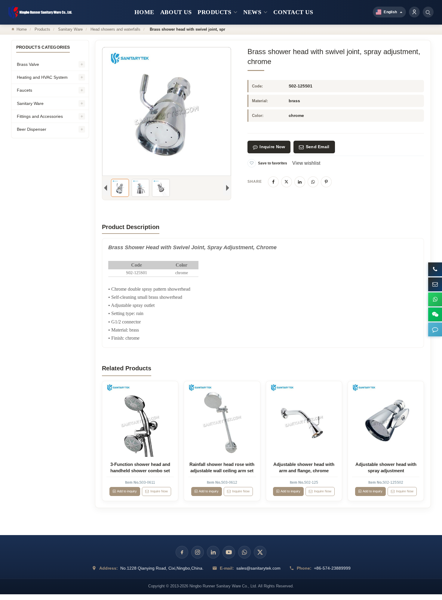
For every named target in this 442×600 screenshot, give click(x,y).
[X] (286, 181)
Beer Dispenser (31, 129)
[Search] (428, 12)
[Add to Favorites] (251, 163)
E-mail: (227, 568)
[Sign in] (414, 12)
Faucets (24, 90)
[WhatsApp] (313, 181)
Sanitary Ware (70, 29)
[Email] (435, 284)
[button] (435, 329)
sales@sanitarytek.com (258, 568)
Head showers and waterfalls (115, 29)
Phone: (304, 568)
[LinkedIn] (299, 181)
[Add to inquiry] (140, 419)
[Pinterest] (326, 181)
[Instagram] (197, 552)
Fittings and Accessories (40, 116)
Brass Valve (28, 64)
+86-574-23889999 (332, 568)
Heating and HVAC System (42, 77)
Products (42, 29)
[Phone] (435, 269)
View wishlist (306, 163)
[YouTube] (229, 552)
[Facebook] (273, 181)
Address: (108, 568)
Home (22, 29)
